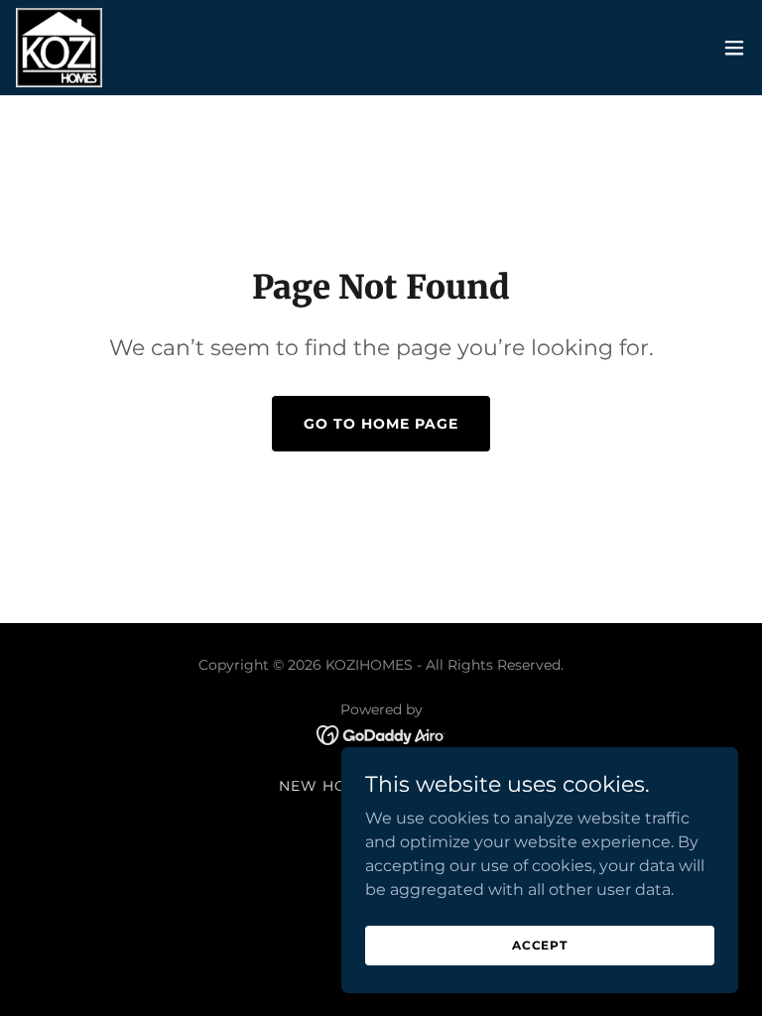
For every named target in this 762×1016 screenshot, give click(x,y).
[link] (59, 47)
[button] (734, 47)
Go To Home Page (381, 424)
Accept (540, 945)
